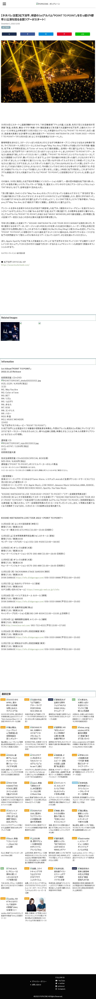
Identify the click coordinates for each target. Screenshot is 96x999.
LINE (82, 34)
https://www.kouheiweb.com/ (15, 265)
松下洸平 (6, 27)
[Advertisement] (48, 113)
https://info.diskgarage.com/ (30, 577)
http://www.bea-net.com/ (18, 625)
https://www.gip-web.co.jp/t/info (43, 589)
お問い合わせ (36, 985)
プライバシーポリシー (39, 981)
